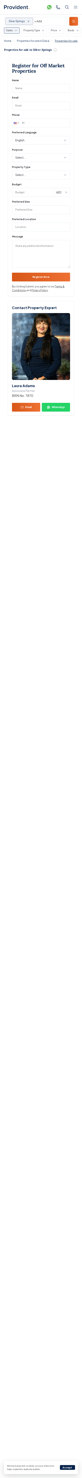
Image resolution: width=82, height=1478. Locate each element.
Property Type (31, 30)
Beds (71, 30)
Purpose (17, 149)
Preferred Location (24, 219)
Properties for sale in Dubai (33, 40)
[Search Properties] (66, 7)
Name (15, 80)
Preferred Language (24, 132)
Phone (16, 114)
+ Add (38, 21)
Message (17, 236)
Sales (9, 30)
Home (7, 40)
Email (15, 97)
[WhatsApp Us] (49, 7)
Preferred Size (21, 201)
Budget (16, 184)
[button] (16, 123)
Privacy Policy (39, 290)
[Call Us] (58, 7)
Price (54, 30)
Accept (67, 1467)
